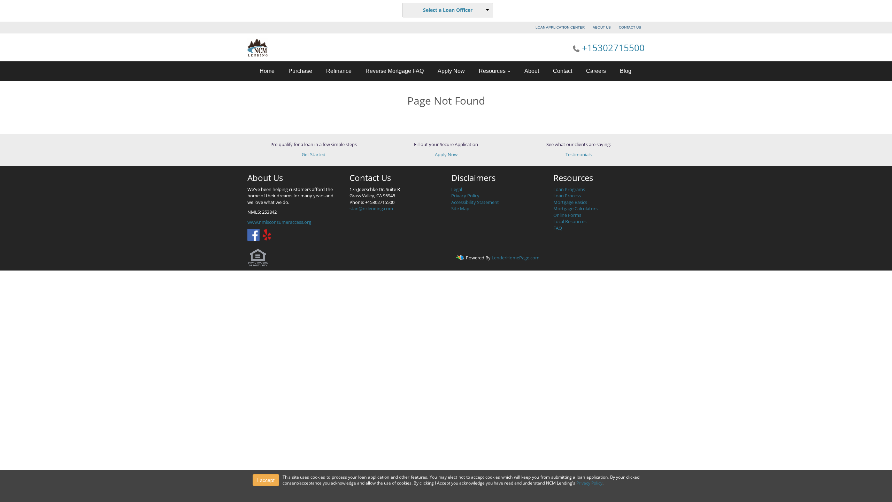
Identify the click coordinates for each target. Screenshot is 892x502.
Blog (625, 71)
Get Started (313, 154)
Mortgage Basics (570, 202)
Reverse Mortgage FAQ (395, 71)
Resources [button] (493, 71)
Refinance (339, 71)
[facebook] (253, 234)
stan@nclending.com (371, 208)
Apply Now (451, 71)
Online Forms (567, 215)
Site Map (460, 208)
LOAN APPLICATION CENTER (560, 27)
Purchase (300, 71)
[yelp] (267, 234)
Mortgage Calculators (575, 208)
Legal (456, 189)
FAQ (557, 228)
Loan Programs (569, 189)
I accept (266, 480)
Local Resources (569, 221)
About (531, 71)
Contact (562, 71)
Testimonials (579, 154)
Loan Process (567, 195)
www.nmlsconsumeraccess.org (279, 222)
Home (267, 71)
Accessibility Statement (475, 202)
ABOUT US (602, 27)
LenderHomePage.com (515, 258)
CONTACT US (630, 27)
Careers (596, 71)
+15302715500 (613, 47)
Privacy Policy (465, 195)
